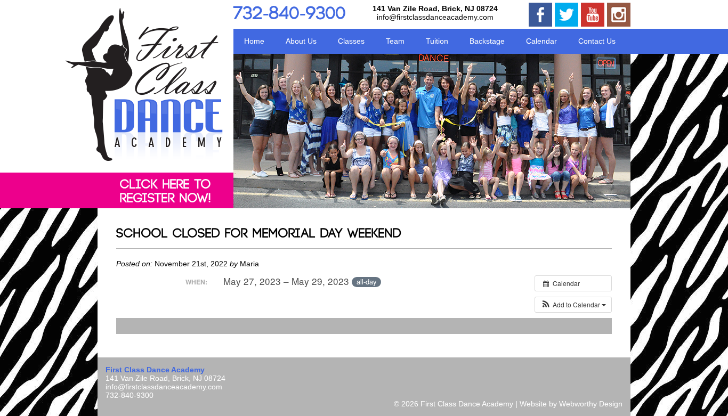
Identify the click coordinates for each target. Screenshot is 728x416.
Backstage (487, 41)
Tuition (437, 41)
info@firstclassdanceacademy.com (435, 17)
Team (395, 41)
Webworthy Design (590, 403)
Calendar (541, 41)
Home (254, 41)
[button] (573, 304)
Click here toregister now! (165, 192)
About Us (301, 41)
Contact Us (597, 41)
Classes (351, 41)
